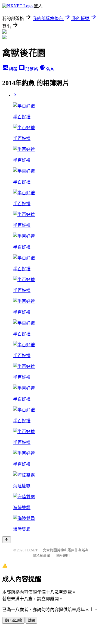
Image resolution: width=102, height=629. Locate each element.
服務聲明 (62, 556)
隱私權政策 (41, 556)
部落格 (32, 69)
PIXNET (31, 550)
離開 (31, 620)
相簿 (13, 69)
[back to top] (6, 539)
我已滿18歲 (13, 620)
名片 (50, 69)
